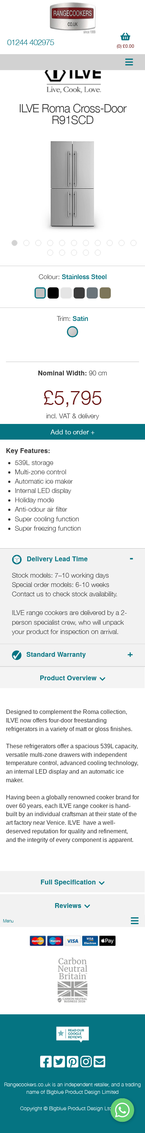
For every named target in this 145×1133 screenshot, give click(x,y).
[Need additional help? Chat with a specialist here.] (123, 1110)
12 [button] (50, 252)
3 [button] (38, 243)
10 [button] (121, 243)
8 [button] (97, 243)
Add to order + (73, 432)
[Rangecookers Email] (99, 1064)
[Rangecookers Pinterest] (73, 1064)
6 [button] (74, 243)
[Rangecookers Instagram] (87, 1064)
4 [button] (50, 243)
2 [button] (26, 243)
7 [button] (85, 243)
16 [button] (97, 252)
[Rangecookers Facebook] (47, 1064)
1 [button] (14, 243)
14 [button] (74, 252)
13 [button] (62, 252)
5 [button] (62, 243)
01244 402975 (30, 42)
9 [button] (109, 243)
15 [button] (85, 252)
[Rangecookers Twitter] (60, 1064)
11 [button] (133, 243)
